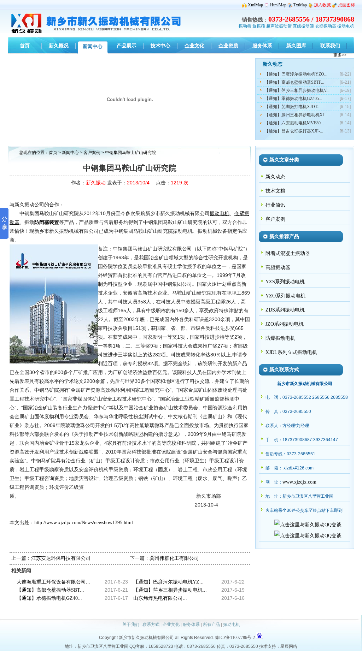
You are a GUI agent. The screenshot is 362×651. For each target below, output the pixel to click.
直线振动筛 (303, 26)
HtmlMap (278, 4)
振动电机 (345, 26)
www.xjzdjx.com (299, 482)
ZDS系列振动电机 (285, 310)
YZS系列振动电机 (285, 281)
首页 (53, 152)
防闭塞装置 (46, 222)
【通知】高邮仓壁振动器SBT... (50, 590)
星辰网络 (288, 646)
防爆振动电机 (280, 338)
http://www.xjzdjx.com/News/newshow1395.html (83, 522)
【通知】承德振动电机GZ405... (293, 98)
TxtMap (300, 4)
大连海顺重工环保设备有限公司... (53, 582)
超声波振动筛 (279, 26)
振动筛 (245, 26)
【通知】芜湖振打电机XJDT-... (293, 106)
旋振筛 (258, 26)
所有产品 (211, 624)
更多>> (340, 55)
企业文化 (171, 624)
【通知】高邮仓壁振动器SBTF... (294, 82)
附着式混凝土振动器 (287, 253)
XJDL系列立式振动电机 (291, 352)
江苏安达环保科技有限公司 (60, 558)
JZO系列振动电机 (284, 324)
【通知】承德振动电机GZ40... (49, 598)
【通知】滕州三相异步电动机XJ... (296, 114)
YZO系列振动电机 (285, 295)
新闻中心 (70, 152)
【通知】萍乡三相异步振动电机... (170, 590)
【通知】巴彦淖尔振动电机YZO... (295, 74)
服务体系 (191, 624)
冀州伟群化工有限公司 (174, 558)
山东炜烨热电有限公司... (160, 598)
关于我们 (130, 624)
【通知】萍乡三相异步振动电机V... (296, 90)
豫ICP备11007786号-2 (235, 637)
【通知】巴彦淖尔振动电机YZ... (168, 582)
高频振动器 (277, 267)
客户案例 (92, 152)
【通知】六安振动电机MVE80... (294, 122)
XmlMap (255, 4)
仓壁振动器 (325, 26)
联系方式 (150, 624)
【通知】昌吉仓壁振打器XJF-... (293, 131)
